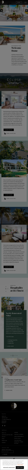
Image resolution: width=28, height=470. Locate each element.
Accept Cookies (20, 467)
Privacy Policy (20, 464)
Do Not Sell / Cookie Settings (9, 467)
